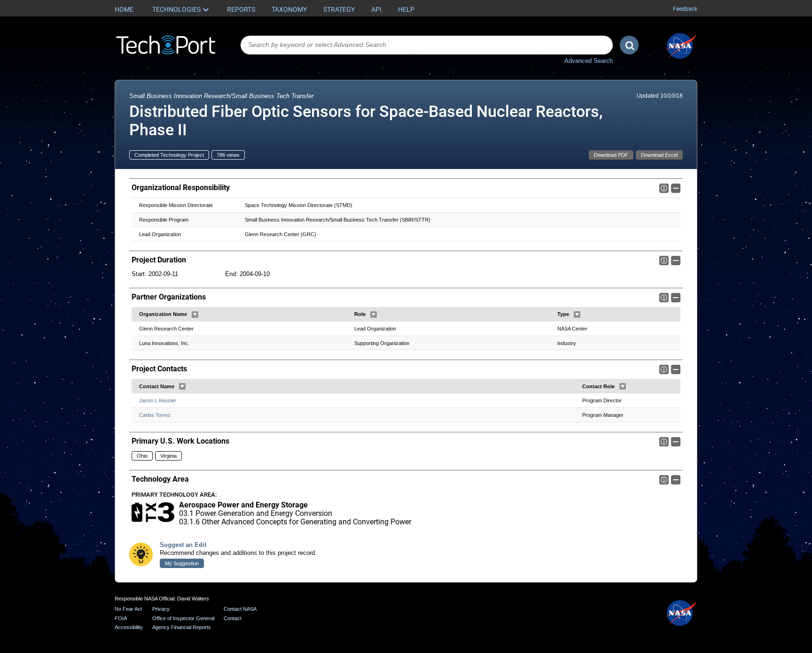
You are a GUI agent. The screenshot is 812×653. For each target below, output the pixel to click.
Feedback (685, 9)
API (376, 9)
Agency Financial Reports (181, 627)
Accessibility (129, 627)
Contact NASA (240, 609)
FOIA (121, 618)
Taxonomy (289, 9)
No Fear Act (128, 609)
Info (664, 188)
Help (406, 9)
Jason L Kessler (157, 400)
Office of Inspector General (183, 618)
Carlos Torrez (155, 415)
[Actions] (195, 314)
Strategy (339, 9)
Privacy (161, 609)
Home (124, 9)
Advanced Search (588, 60)
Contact (233, 618)
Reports (241, 9)
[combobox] (427, 45)
